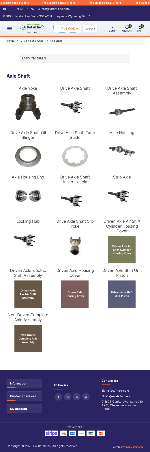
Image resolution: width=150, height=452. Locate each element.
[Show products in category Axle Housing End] (28, 195)
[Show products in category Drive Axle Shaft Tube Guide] (75, 156)
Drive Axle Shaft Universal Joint (75, 179)
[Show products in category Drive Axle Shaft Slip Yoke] (75, 245)
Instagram (86, 396)
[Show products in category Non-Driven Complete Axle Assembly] (28, 338)
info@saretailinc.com (117, 396)
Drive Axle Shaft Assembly (122, 90)
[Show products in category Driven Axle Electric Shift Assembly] (28, 294)
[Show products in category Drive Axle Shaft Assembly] (122, 112)
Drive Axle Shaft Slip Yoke (75, 223)
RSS (76, 396)
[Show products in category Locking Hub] (28, 240)
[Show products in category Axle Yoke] (28, 107)
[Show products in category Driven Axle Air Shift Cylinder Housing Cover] (122, 249)
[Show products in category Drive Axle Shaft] (75, 107)
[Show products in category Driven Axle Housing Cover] (75, 294)
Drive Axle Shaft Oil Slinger (28, 135)
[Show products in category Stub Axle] (122, 195)
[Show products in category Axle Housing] (122, 151)
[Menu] (9, 28)
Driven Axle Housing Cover (75, 273)
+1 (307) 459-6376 (118, 390)
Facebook (58, 397)
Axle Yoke (28, 88)
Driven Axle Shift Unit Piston (122, 273)
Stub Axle (122, 177)
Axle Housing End (28, 177)
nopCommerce (135, 446)
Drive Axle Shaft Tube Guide (75, 135)
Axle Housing (122, 132)
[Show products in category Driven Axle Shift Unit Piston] (122, 294)
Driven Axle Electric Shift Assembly (28, 273)
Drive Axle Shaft (75, 88)
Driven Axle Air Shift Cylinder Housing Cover (122, 226)
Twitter (67, 396)
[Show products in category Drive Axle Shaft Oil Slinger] (28, 156)
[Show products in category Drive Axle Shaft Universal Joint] (75, 200)
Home (10, 40)
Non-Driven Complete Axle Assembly (28, 317)
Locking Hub (28, 221)
